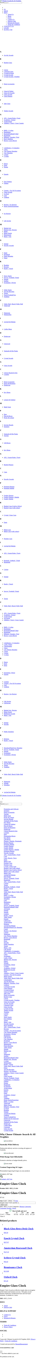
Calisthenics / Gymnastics (11, 148)
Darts (5, 165)
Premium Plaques (9, 486)
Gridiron (6, 197)
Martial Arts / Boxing (10, 230)
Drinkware (7, 336)
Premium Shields (9, 488)
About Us (11, 14)
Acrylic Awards (8, 55)
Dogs (5, 665)
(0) (5, 9)
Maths (6, 231)
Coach (6, 651)
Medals (6, 893)
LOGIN (6, 28)
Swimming (7, 753)
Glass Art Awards (9, 93)
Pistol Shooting (8, 256)
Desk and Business (9, 383)
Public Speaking (9, 731)
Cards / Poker (8, 644)
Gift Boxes (7, 443)
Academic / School (9, 120)
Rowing (6, 267)
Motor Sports (8, 233)
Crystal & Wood (9, 73)
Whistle (6, 783)
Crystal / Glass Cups (10, 515)
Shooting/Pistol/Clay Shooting (13, 748)
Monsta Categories (25, 1206)
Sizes (1, 1216)
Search (2, 2)
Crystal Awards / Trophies (12, 76)
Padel (5, 253)
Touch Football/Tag (10, 295)
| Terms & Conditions (10, 1341)
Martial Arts (7, 228)
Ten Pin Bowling (9, 291)
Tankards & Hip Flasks (11, 351)
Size (1, 1201)
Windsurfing (7, 314)
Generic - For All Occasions (12, 190)
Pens (5, 414)
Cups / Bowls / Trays (10, 858)
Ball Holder (7, 876)
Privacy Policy (8, 1327)
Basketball (7, 135)
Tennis (6, 293)
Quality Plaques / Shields (11, 497)
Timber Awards (8, 111)
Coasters (6, 374)
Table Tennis (8, 290)
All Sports (7, 618)
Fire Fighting (8, 181)
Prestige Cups (8, 539)
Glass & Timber (8, 91)
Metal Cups (7, 530)
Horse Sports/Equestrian (11, 206)
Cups (5, 472)
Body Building (8, 139)
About (6, 1305)
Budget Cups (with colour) (12, 508)
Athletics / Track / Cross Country (14, 123)
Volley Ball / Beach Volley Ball (13, 304)
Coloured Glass (8, 71)
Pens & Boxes (8, 416)
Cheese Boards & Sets (10, 373)
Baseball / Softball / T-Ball (12, 560)
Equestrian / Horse (9, 673)
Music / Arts (7, 236)
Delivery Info (12, 21)
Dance (6, 163)
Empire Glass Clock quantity (8, 1203)
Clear (16, 1201)
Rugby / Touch (8, 268)
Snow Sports (8, 276)
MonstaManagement (21, 1344)
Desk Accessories (9, 84)
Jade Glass (7, 103)
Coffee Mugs (8, 329)
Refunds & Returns (13, 23)
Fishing (6, 183)
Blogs (9, 16)
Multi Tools (7, 407)
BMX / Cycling (8, 130)
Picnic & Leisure (9, 418)
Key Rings (7, 392)
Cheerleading (8, 646)
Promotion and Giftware (11, 809)
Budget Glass (8, 62)
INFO (5, 13)
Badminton (7, 132)
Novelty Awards (9, 245)
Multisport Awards (9, 714)
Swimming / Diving (10, 282)
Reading (6, 265)
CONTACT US (9, 26)
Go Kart (6, 194)
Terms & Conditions (14, 24)
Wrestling (7, 785)
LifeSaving (7, 703)
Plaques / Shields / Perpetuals (13, 841)
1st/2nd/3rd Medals (9, 322)
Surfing (6, 281)
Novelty (6, 724)
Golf (5, 195)
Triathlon (6, 296)
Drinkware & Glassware (11, 1118)
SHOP (6, 11)
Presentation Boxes (9, 836)
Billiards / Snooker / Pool (11, 137)
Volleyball (7, 306)
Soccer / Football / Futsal (11, 277)
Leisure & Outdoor (9, 400)
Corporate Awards (9, 986)
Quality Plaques (8, 495)
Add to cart (4, 1205)
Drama (6, 167)
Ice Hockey (7, 213)
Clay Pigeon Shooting (10, 151)
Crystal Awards (8, 75)
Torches (6, 435)
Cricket (6, 154)
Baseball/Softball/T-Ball (11, 134)
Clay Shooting (8, 153)
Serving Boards (8, 425)
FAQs (9, 18)
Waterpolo (7, 313)
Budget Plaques (8, 465)
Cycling (6, 156)
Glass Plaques (8, 96)
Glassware (7, 344)
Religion (6, 739)
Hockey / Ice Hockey (10, 204)
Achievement (8, 121)
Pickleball (7, 254)
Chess (5, 149)
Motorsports (7, 235)
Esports (6, 174)
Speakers (6, 426)
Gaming (6, 682)
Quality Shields (8, 499)
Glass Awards (8, 94)
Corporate (7, 1127)
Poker (5, 258)
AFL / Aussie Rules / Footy (12, 118)
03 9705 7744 (8, 29)
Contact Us (11, 19)
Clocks (6, 70)
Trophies (6, 1012)
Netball (6, 244)
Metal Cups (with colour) (11, 531)
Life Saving (7, 221)
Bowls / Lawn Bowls (10, 140)
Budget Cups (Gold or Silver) (13, 506)
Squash (6, 279)
